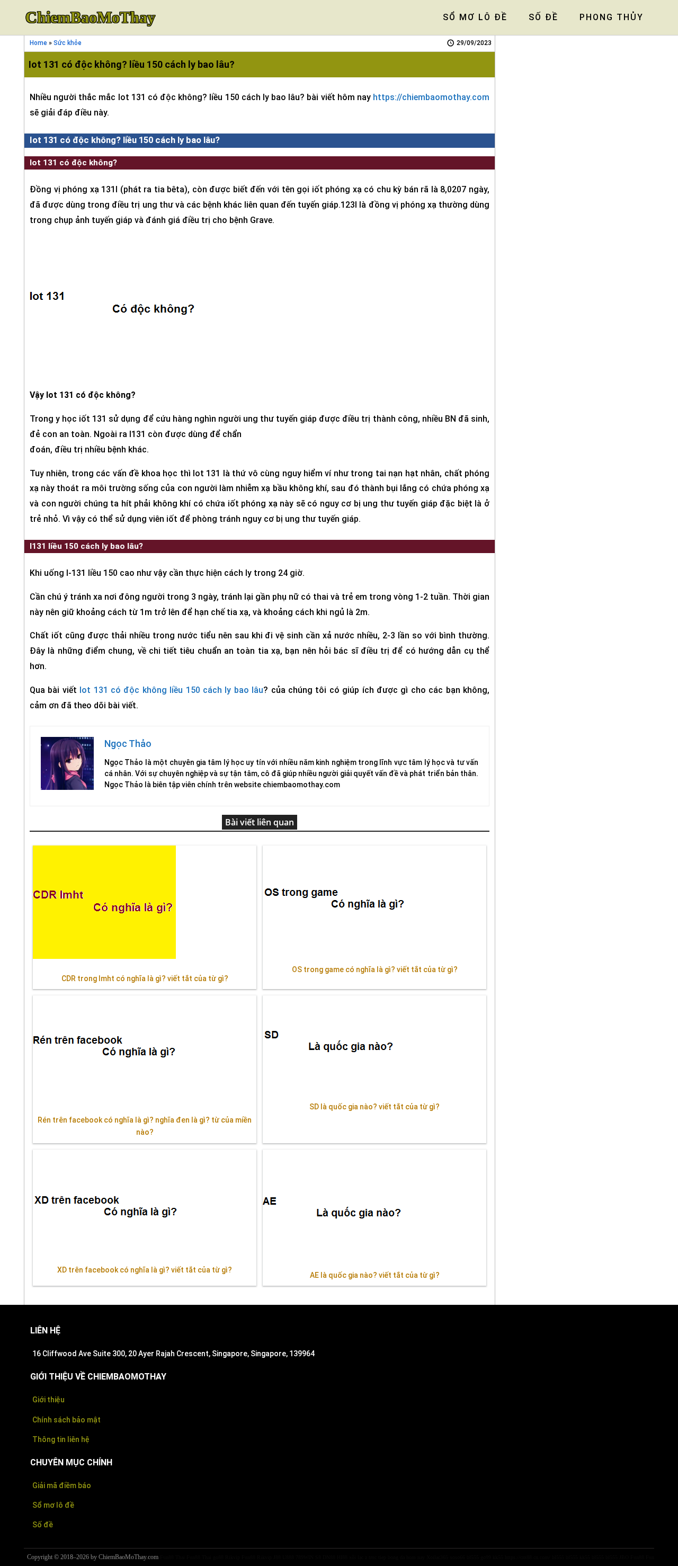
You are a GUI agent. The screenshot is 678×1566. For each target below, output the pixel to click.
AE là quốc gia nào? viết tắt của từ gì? (375, 1275)
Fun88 (248, 1557)
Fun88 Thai (172, 1557)
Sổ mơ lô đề (53, 1505)
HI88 (342, 1557)
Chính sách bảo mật (66, 1420)
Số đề (42, 1524)
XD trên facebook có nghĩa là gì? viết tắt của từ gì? (144, 1270)
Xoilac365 (437, 1557)
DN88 (329, 1557)
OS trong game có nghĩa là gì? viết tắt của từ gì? (375, 969)
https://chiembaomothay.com (431, 97)
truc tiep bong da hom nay (397, 1557)
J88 (277, 1557)
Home (38, 43)
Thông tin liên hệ (61, 1439)
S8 (318, 1557)
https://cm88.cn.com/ (527, 1557)
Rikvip (232, 1557)
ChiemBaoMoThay (90, 17)
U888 (288, 1557)
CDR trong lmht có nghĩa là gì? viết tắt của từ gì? (144, 978)
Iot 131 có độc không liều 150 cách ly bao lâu (171, 690)
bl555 (473, 1557)
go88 (218, 1557)
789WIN (305, 1557)
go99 (485, 1557)
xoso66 (457, 1557)
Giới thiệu (48, 1399)
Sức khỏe (67, 43)
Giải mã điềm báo (61, 1485)
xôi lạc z (358, 1557)
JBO (624, 1557)
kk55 (498, 1557)
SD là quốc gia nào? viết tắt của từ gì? (374, 1106)
